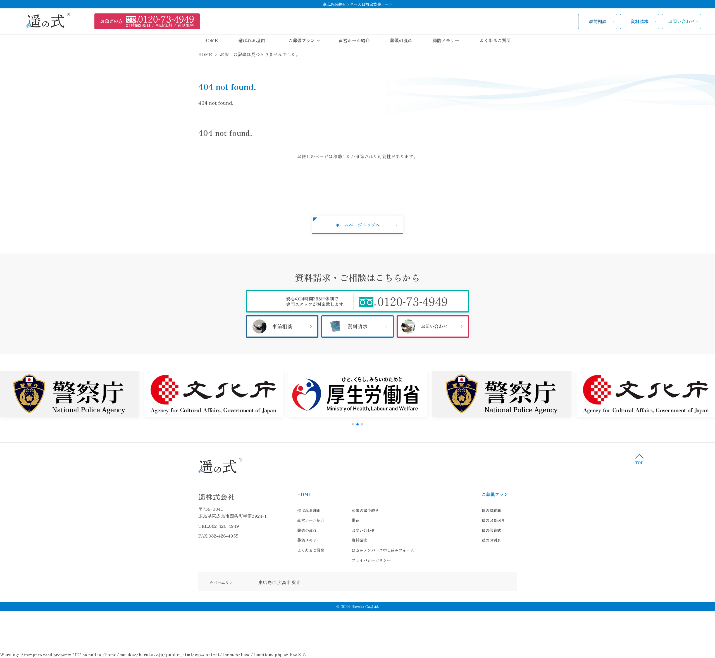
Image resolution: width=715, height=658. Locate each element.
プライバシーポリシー (371, 560)
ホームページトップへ (357, 224)
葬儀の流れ (401, 40)
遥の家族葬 (491, 510)
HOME (211, 40)
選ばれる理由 (251, 40)
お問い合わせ (681, 21)
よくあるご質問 (495, 40)
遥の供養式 (491, 530)
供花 (355, 520)
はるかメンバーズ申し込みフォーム (383, 550)
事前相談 (598, 21)
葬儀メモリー (445, 40)
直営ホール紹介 (354, 40)
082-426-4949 (224, 525)
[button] (353, 424)
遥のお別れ (491, 540)
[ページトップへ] (639, 459)
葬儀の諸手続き (365, 510)
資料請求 (640, 21)
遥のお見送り (493, 520)
